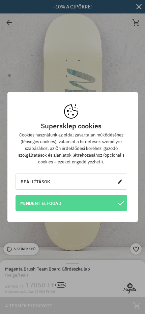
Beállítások (35, 182)
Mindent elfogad (40, 203)
